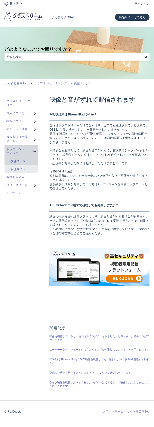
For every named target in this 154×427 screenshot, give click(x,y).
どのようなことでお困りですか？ (38, 49)
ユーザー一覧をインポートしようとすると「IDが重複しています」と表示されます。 (99, 349)
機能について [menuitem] (15, 121)
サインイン (141, 3)
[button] (35, 113)
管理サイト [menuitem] (18, 169)
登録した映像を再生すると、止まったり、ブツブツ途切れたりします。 (91, 372)
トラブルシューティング (50, 83)
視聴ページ (81, 83)
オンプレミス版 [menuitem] (16, 129)
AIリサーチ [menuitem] (13, 193)
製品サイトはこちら (132, 17)
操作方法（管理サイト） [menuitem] (16, 139)
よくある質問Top (63, 17)
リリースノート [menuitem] (16, 185)
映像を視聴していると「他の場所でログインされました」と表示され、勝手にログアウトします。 (99, 338)
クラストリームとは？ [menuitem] (18, 103)
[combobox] (73, 57)
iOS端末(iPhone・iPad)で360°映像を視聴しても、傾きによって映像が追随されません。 (98, 361)
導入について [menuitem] (15, 113)
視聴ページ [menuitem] (18, 161)
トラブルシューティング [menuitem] (16, 151)
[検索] (145, 57)
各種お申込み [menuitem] (15, 177)
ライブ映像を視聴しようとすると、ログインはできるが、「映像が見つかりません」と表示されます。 (99, 384)
